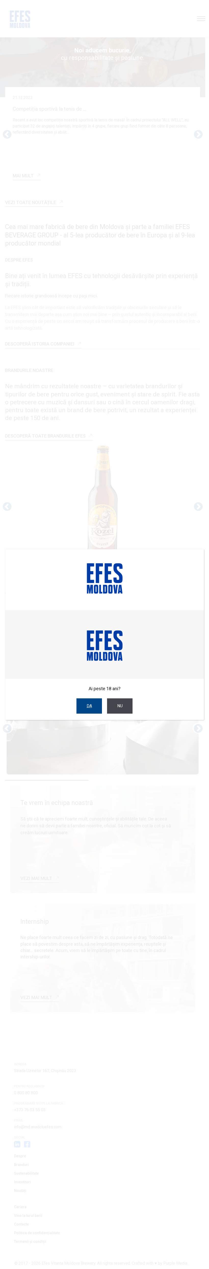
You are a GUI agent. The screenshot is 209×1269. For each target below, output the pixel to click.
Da (89, 705)
